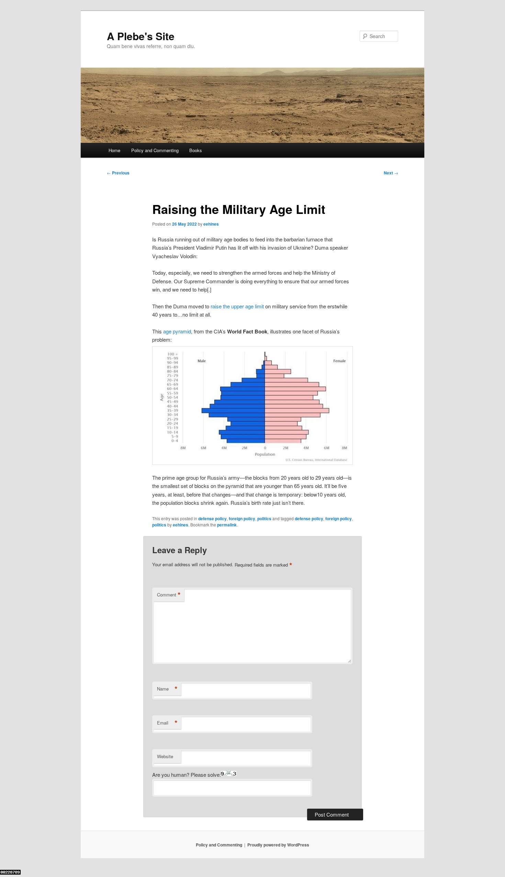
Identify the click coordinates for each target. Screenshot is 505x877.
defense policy (212, 518)
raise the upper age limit (237, 306)
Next (391, 173)
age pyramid (177, 331)
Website (165, 756)
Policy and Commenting (155, 150)
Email (167, 722)
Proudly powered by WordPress (278, 845)
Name (167, 688)
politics (264, 518)
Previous (118, 173)
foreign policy (242, 518)
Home (114, 150)
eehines (211, 224)
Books (195, 150)
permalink (227, 525)
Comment (169, 594)
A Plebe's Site (141, 36)
